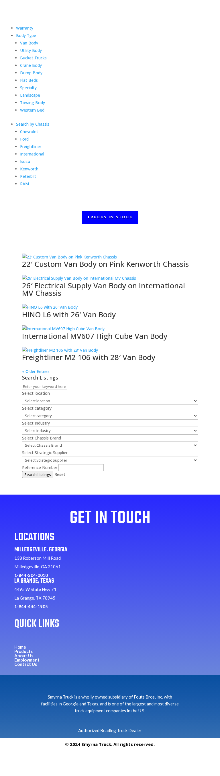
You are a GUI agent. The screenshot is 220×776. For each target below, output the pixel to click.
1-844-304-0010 (31, 575)
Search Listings (37, 474)
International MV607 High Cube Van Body (94, 336)
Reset (59, 474)
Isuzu (25, 161)
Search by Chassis (32, 124)
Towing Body (32, 102)
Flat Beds (29, 80)
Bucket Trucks (33, 58)
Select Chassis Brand (41, 438)
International (32, 154)
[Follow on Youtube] (123, 759)
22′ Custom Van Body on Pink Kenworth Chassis (105, 264)
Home (20, 646)
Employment (27, 659)
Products (23, 651)
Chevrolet (29, 131)
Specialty (28, 87)
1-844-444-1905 (31, 606)
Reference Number (39, 467)
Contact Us (25, 664)
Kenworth (29, 169)
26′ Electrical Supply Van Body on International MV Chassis (103, 289)
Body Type (26, 35)
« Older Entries (36, 371)
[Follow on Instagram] (110, 759)
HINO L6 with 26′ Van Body (69, 314)
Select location (36, 393)
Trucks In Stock (110, 217)
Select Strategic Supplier (45, 452)
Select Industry (36, 423)
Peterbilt (28, 176)
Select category (37, 408)
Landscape (30, 95)
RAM (24, 183)
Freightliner (30, 146)
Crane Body (31, 65)
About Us (23, 655)
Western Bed (32, 110)
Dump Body (31, 72)
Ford (24, 139)
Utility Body (31, 50)
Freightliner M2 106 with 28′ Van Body (88, 357)
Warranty (24, 28)
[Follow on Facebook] (96, 759)
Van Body (29, 43)
